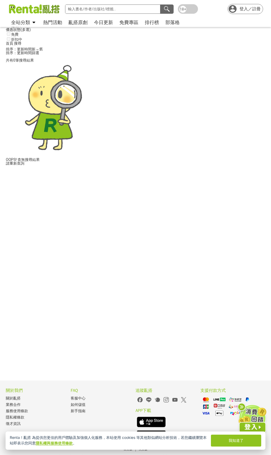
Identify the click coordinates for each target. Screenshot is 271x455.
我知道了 (236, 440)
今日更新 (103, 22)
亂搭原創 (78, 22)
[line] (149, 402)
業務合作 (13, 404)
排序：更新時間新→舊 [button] (24, 49)
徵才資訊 (13, 423)
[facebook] (140, 402)
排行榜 (152, 22)
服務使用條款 (17, 411)
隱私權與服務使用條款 (54, 443)
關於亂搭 (13, 398)
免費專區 (128, 22)
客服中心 (78, 398)
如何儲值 (78, 404)
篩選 (35, 53)
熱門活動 (52, 22)
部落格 (172, 22)
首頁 (10, 43)
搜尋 (17, 43)
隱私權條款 (15, 417)
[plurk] (157, 402)
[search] (166, 9)
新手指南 (78, 411)
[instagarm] (166, 402)
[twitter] (183, 402)
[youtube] (175, 402)
